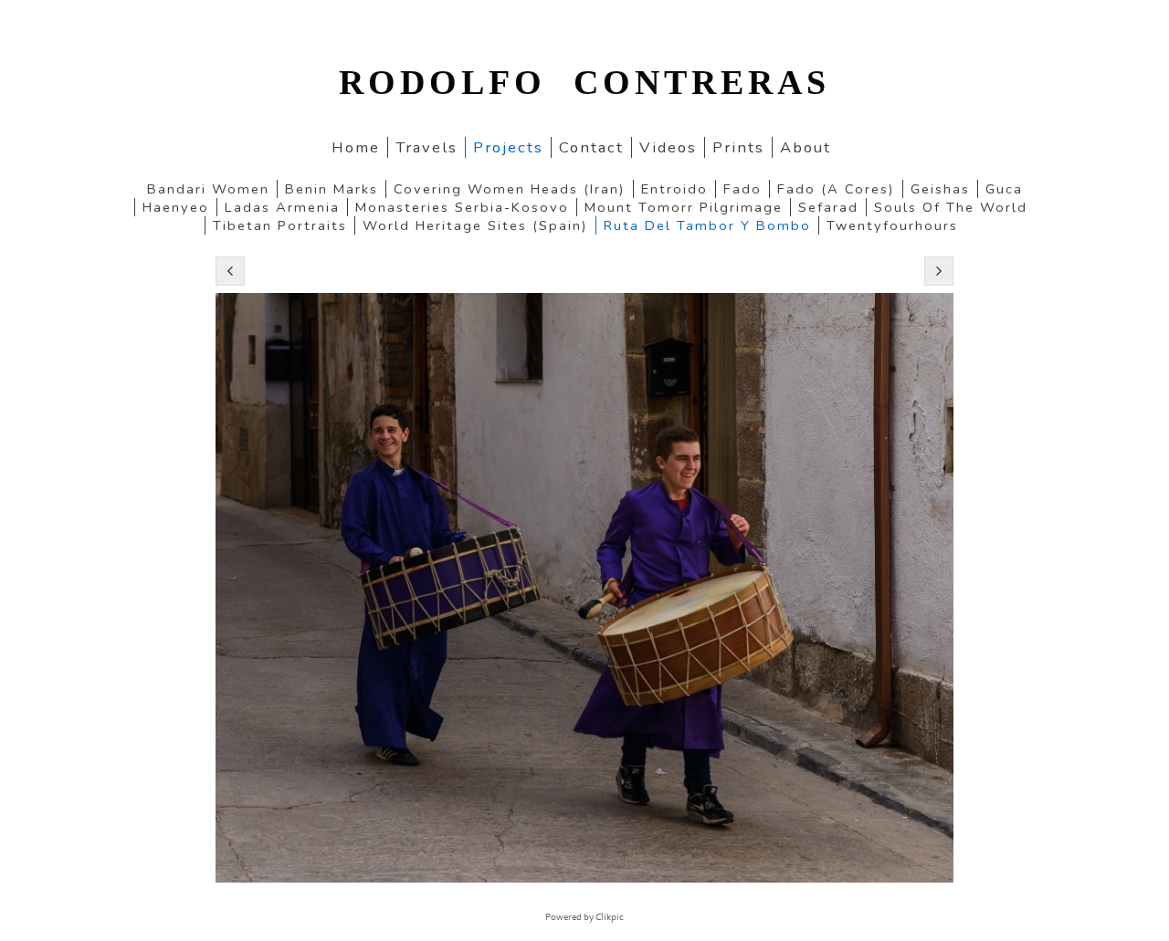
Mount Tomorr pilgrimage (683, 207)
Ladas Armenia (282, 207)
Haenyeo (175, 207)
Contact (591, 147)
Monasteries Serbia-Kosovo (462, 207)
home (356, 147)
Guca (1004, 189)
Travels (426, 147)
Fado (742, 189)
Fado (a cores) (836, 189)
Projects (508, 147)
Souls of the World (950, 207)
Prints (738, 147)
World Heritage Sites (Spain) (475, 225)
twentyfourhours (892, 225)
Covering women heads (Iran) (510, 189)
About (805, 147)
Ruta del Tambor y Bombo (707, 225)
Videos (668, 147)
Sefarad (828, 207)
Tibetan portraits (280, 225)
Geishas (940, 189)
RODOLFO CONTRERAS (584, 82)
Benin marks (331, 189)
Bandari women (208, 189)
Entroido (674, 189)
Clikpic (609, 917)
